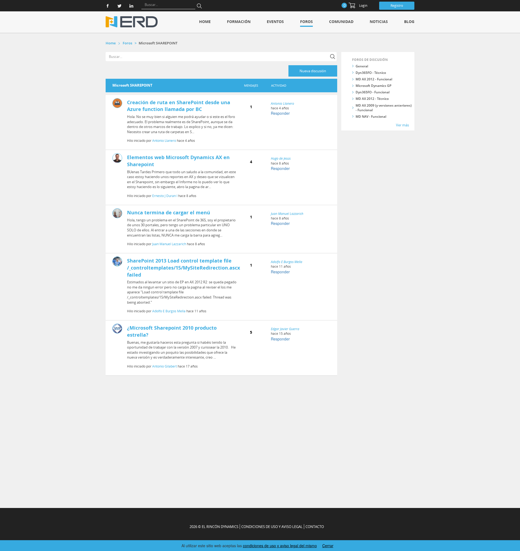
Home (205, 21)
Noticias (379, 21)
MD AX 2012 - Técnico (372, 98)
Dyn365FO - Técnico (371, 72)
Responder (280, 113)
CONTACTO (315, 526)
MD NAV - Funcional (371, 116)
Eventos (275, 21)
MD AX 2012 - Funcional (374, 79)
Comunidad (341, 21)
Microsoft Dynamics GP (373, 85)
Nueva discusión (313, 70)
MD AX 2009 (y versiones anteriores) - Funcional (384, 107)
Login (363, 5)
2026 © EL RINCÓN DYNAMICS (214, 526)
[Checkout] (352, 5)
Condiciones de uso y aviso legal (272, 526)
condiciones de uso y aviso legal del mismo (280, 545)
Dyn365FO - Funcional (372, 92)
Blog (409, 21)
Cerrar (327, 545)
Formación (239, 21)
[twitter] (119, 6)
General (362, 66)
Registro (397, 5)
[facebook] (107, 6)
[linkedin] (131, 6)
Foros (306, 21)
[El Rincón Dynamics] (132, 21)
